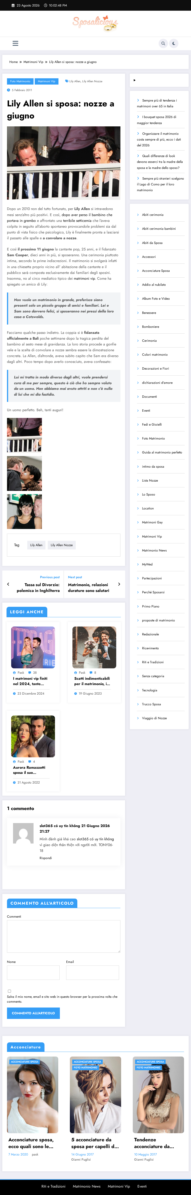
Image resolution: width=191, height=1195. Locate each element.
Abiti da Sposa (152, 242)
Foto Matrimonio (20, 81)
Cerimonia (149, 340)
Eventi (146, 410)
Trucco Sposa (151, 704)
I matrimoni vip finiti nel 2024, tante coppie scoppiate (30, 681)
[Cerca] (163, 43)
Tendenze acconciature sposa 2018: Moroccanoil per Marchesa (153, 1143)
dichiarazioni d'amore (157, 382)
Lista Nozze (150, 480)
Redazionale (150, 634)
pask (21, 672)
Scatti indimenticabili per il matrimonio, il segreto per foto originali (92, 681)
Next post (75, 577)
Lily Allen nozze (92, 81)
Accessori (149, 256)
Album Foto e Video (156, 298)
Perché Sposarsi (153, 592)
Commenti (14, 916)
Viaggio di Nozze (154, 718)
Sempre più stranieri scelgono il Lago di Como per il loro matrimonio (160, 184)
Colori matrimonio (155, 354)
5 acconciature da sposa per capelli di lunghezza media (28, 1143)
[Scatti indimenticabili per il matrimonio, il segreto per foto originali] (94, 647)
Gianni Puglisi (16, 1159)
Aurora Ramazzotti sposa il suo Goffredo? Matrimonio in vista (29, 770)
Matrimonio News (154, 550)
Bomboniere (150, 326)
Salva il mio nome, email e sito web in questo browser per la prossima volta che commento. (62, 999)
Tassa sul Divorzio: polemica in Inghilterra (38, 588)
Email (70, 961)
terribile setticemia (77, 220)
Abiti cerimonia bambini (159, 228)
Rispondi (46, 858)
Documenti (149, 396)
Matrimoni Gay (152, 522)
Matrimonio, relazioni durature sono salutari (88, 588)
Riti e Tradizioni (153, 662)
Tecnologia (149, 690)
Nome (11, 961)
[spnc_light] (173, 43)
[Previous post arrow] (8, 584)
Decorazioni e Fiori (155, 368)
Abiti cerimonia (153, 214)
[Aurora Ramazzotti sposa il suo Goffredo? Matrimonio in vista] (33, 736)
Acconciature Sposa (156, 270)
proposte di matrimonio (158, 620)
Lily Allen (74, 81)
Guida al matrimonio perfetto (162, 452)
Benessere (149, 312)
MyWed (147, 564)
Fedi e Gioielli (152, 424)
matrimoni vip (84, 278)
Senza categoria (153, 676)
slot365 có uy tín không (95, 839)
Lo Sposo (148, 494)
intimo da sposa (153, 466)
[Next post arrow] (119, 584)
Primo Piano (150, 606)
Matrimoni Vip (46, 81)
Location (148, 508)
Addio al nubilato (154, 284)
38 (35, 672)
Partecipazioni (152, 578)
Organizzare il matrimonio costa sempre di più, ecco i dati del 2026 (159, 139)
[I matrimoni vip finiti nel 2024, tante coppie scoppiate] (33, 647)
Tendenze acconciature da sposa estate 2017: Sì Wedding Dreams (91, 1143)
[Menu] (15, 43)
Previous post (50, 577)
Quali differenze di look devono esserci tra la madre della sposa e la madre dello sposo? (160, 162)
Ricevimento (150, 648)
